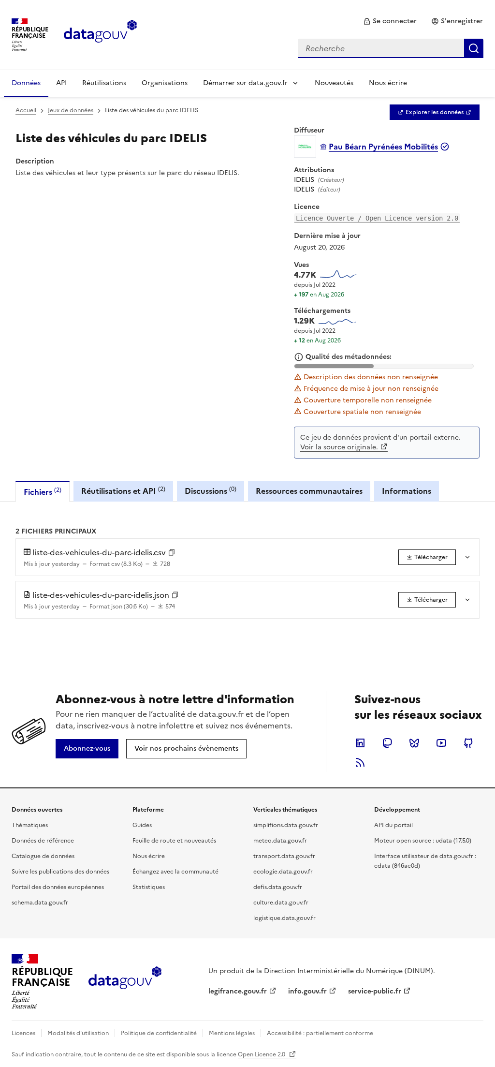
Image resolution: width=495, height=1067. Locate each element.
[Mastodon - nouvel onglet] (387, 743)
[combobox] (390, 48)
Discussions (210, 491)
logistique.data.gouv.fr (284, 918)
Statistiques (148, 887)
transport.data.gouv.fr (284, 856)
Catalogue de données (43, 856)
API (61, 83)
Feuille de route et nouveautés (174, 840)
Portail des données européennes (58, 887)
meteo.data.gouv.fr (280, 840)
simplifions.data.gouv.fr (285, 825)
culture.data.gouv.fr (280, 902)
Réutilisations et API (123, 491)
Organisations (165, 83)
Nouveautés (334, 83)
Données (26, 83)
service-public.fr (374, 991)
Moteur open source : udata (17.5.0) (422, 840)
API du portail (393, 825)
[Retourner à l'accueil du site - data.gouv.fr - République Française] (124, 981)
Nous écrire (388, 83)
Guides (142, 825)
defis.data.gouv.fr (277, 887)
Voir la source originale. (339, 447)
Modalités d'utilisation (78, 1033)
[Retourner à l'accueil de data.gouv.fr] (100, 34)
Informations (406, 491)
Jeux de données (70, 110)
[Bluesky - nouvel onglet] (414, 743)
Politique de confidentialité (159, 1033)
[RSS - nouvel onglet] (360, 762)
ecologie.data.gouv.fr (283, 871)
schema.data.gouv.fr (40, 902)
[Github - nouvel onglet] (468, 743)
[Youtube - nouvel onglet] (441, 743)
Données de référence (43, 840)
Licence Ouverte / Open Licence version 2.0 (377, 218)
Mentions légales (232, 1033)
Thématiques (30, 825)
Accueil (25, 110)
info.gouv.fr (307, 991)
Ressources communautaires (309, 491)
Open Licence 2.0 (262, 1054)
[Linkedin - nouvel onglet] (360, 743)
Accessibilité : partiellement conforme (320, 1033)
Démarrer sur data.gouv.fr (245, 83)
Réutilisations (104, 83)
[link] (390, 21)
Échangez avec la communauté (175, 871)
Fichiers (42, 492)
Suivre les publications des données (60, 871)
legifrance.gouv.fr (237, 991)
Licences (23, 1033)
